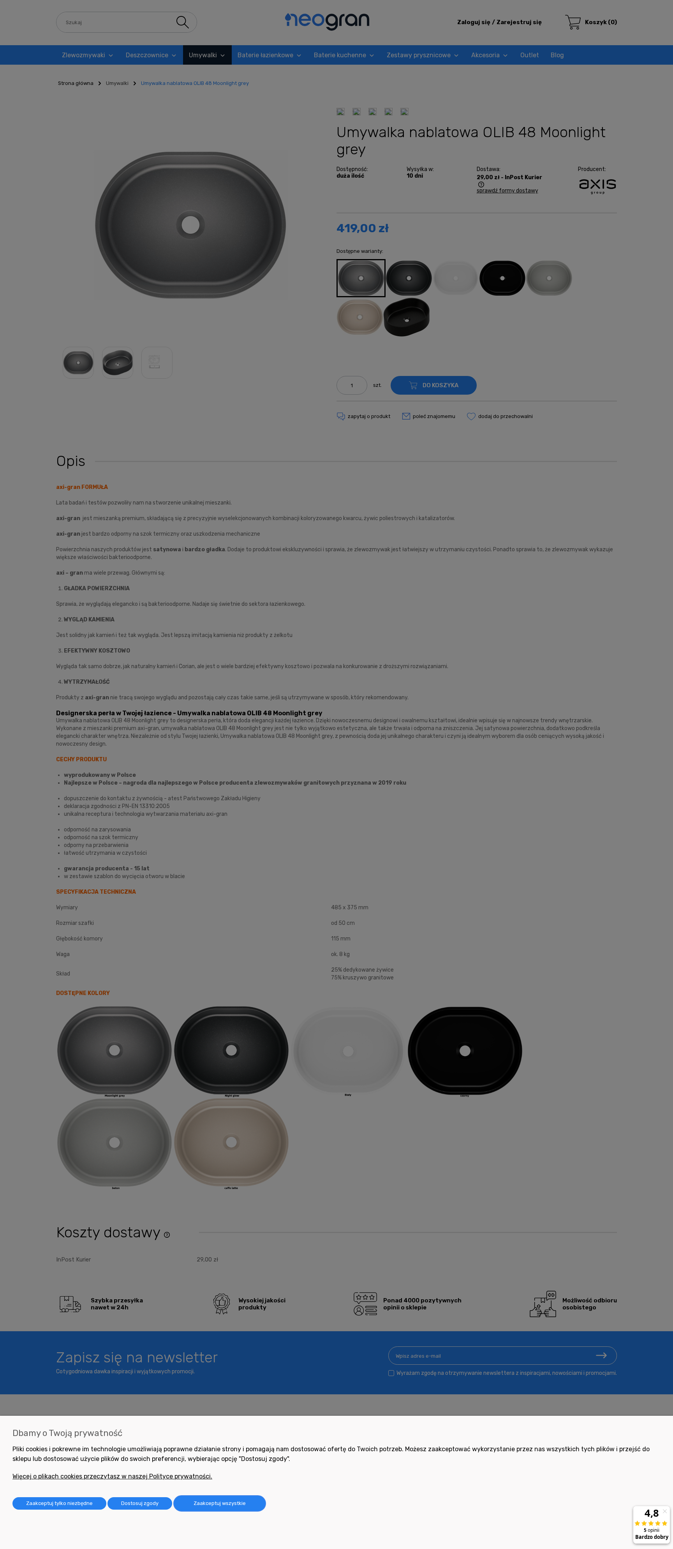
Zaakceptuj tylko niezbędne (59, 1503)
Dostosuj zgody (140, 1503)
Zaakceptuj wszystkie (220, 1503)
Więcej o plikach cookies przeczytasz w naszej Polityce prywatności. (112, 1476)
